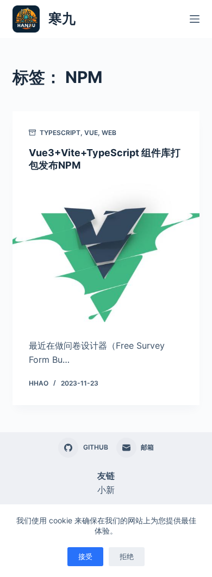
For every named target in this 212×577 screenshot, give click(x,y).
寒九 (62, 18)
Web (109, 133)
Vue (91, 133)
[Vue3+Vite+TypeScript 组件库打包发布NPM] (106, 252)
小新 (106, 489)
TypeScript (60, 133)
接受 (85, 556)
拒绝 (127, 556)
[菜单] (194, 19)
